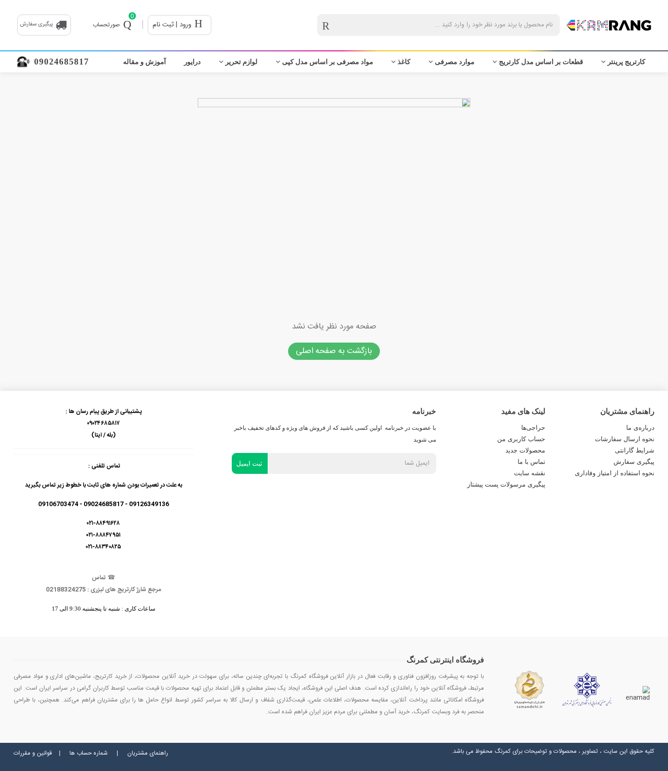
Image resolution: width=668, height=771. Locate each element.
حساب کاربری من (521, 439)
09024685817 (61, 61)
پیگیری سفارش (633, 461)
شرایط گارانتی (634, 450)
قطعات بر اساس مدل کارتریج (541, 61)
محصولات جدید (525, 450)
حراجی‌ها (533, 427)
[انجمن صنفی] (587, 689)
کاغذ (404, 61)
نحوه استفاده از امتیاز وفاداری (614, 473)
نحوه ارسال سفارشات (624, 439)
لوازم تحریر (241, 61)
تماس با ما (531, 461)
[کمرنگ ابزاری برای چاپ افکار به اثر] (608, 25)
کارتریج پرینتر (626, 61)
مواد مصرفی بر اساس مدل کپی (327, 61)
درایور (192, 61)
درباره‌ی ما (640, 427)
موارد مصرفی (454, 61)
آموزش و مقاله (144, 61)
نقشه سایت (529, 473)
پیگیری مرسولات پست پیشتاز (506, 484)
